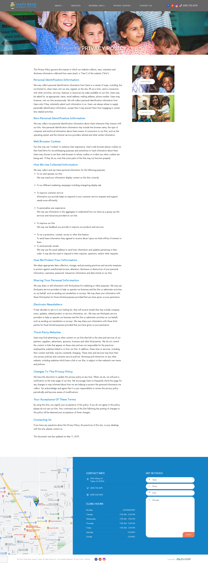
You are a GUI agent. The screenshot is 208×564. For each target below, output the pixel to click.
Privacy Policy (79, 559)
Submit (189, 535)
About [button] (58, 5)
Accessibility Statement (65, 559)
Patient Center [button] (121, 5)
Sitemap (87, 559)
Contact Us (146, 5)
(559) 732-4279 (190, 5)
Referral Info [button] (96, 5)
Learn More (146, 82)
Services (75, 5)
